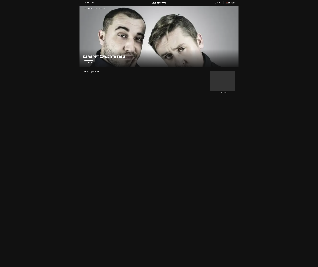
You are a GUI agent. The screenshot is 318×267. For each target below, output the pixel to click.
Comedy (90, 8)
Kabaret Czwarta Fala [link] (99, 8)
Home (84, 8)
